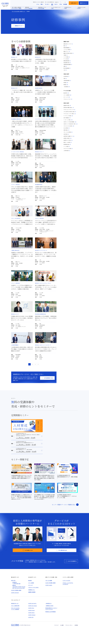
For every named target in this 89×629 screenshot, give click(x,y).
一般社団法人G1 (48, 603)
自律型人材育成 (67, 138)
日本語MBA (14, 582)
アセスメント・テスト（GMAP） (33, 587)
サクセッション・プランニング (69, 109)
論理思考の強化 (66, 105)
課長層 (65, 84)
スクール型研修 (66, 95)
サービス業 (66, 58)
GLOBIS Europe (31, 610)
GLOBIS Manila (31, 612)
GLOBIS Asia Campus (32, 605)
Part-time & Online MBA (19, 588)
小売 (64, 70)
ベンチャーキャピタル (66, 580)
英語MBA (14, 585)
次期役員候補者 (67, 80)
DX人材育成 (66, 128)
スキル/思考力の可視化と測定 (69, 111)
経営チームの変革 (67, 142)
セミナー (56, 4)
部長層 (65, 82)
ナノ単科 (14, 583)
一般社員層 (66, 86)
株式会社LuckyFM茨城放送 (50, 611)
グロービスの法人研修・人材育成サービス (18, 11)
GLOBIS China (31, 608)
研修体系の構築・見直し (68, 107)
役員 (64, 78)
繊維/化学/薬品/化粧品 (68, 53)
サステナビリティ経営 (67, 148)
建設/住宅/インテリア (67, 43)
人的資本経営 (66, 150)
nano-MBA (15, 586)
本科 (19, 583)
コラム (60, 4)
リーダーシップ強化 (67, 119)
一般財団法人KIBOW (49, 605)
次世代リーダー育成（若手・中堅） (70, 124)
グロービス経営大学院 (15, 605)
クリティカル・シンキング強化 (69, 113)
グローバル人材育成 (67, 132)
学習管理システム (31, 589)
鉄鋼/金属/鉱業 (66, 60)
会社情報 (65, 4)
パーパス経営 (66, 146)
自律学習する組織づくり (68, 136)
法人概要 (62, 625)
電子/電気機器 (66, 68)
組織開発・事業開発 (31, 592)
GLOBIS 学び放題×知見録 (16, 590)
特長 (41, 4)
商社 (64, 45)
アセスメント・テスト (67, 99)
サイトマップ (56, 625)
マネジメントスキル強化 (68, 126)
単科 (17, 583)
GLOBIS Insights (48, 585)
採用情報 (76, 625)
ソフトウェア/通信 (67, 49)
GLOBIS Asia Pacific (32, 603)
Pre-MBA (19, 586)
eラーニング (66, 97)
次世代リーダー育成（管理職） (69, 121)
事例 (52, 4)
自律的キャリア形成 (67, 140)
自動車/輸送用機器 (67, 64)
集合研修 (65, 93)
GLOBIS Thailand (31, 614)
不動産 (65, 55)
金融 (64, 66)
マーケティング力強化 (67, 115)
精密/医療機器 (66, 47)
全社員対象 (66, 76)
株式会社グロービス (14, 603)
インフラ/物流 (66, 57)
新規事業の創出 (66, 144)
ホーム (38, 4)
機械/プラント (66, 51)
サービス (47, 4)
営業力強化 (66, 130)
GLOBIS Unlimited (15, 592)
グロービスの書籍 (48, 580)
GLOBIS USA (30, 617)
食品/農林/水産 (66, 62)
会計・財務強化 (66, 117)
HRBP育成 (66, 134)
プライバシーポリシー (69, 625)
